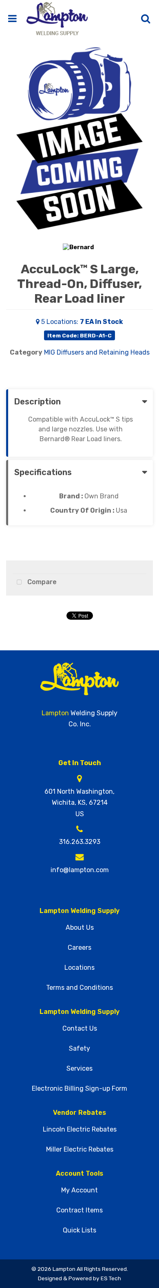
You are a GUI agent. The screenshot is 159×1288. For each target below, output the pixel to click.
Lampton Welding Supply (79, 911)
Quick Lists (79, 1230)
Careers (79, 947)
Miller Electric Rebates (79, 1149)
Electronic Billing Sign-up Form (79, 1088)
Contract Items (79, 1210)
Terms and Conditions (79, 987)
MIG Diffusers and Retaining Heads (97, 352)
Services (79, 1068)
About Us (80, 927)
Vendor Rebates (79, 1112)
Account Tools (79, 1173)
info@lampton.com (80, 870)
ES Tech (111, 1278)
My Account (79, 1190)
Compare (41, 582)
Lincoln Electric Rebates (80, 1129)
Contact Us (79, 1028)
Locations (79, 967)
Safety (79, 1048)
